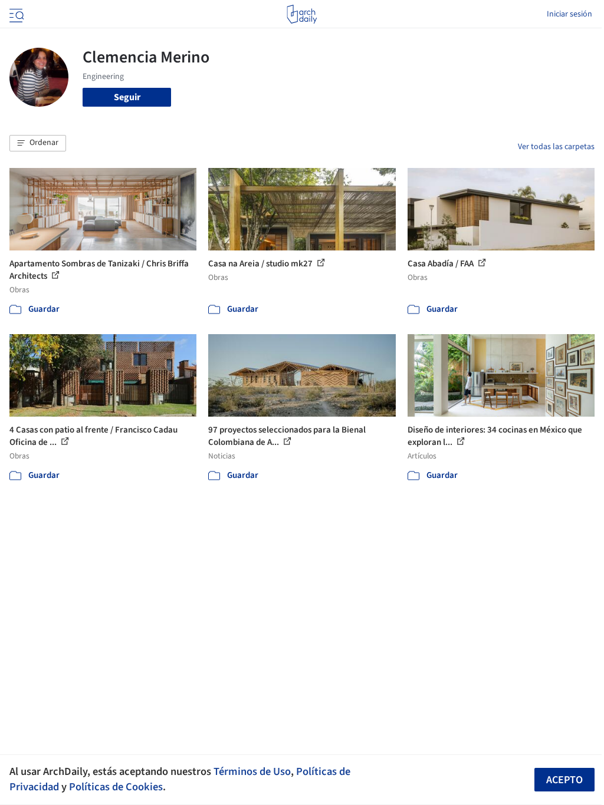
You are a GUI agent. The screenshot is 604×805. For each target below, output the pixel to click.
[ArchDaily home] (302, 14)
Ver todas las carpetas (556, 147)
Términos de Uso (252, 771)
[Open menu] (15, 14)
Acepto (564, 780)
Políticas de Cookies (116, 786)
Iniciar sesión (569, 14)
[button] (37, 143)
